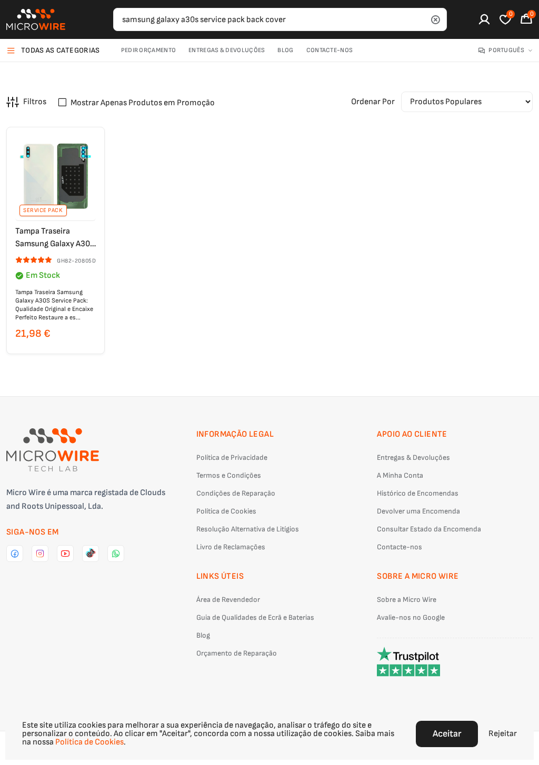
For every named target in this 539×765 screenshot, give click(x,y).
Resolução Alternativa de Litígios (247, 529)
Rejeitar (502, 734)
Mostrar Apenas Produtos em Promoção (143, 103)
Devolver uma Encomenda (418, 511)
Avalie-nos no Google (411, 617)
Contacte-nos (329, 50)
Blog (285, 50)
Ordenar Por (373, 102)
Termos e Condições (228, 475)
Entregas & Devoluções (226, 50)
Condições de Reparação (235, 493)
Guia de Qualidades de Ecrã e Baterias (255, 617)
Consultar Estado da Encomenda (429, 529)
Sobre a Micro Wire (406, 599)
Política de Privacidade (231, 457)
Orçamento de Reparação (236, 653)
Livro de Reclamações (230, 546)
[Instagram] (40, 553)
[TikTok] (90, 553)
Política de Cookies (226, 511)
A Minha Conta (400, 475)
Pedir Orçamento (148, 50)
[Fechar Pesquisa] (435, 19)
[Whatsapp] (115, 553)
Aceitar (447, 733)
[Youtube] (65, 553)
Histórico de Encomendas (417, 493)
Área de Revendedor (228, 599)
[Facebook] (14, 553)
